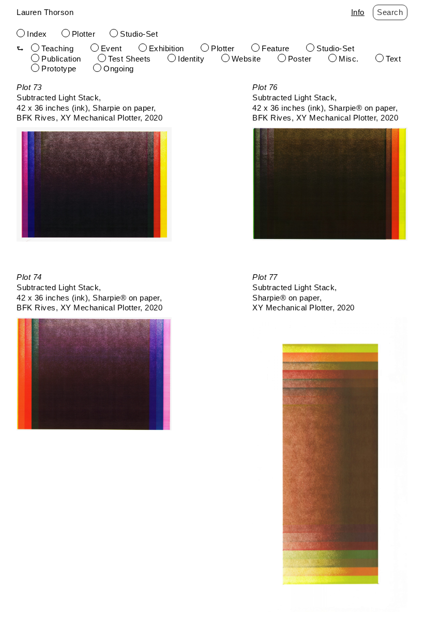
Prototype (59, 68)
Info (358, 12)
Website (246, 58)
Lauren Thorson (45, 12)
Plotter (84, 33)
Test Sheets (129, 58)
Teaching (57, 48)
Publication (61, 58)
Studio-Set (139, 33)
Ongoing (118, 68)
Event (111, 48)
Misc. (349, 58)
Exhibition (166, 48)
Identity (191, 58)
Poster (300, 58)
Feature (276, 48)
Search (390, 12)
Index (37, 33)
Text (393, 58)
